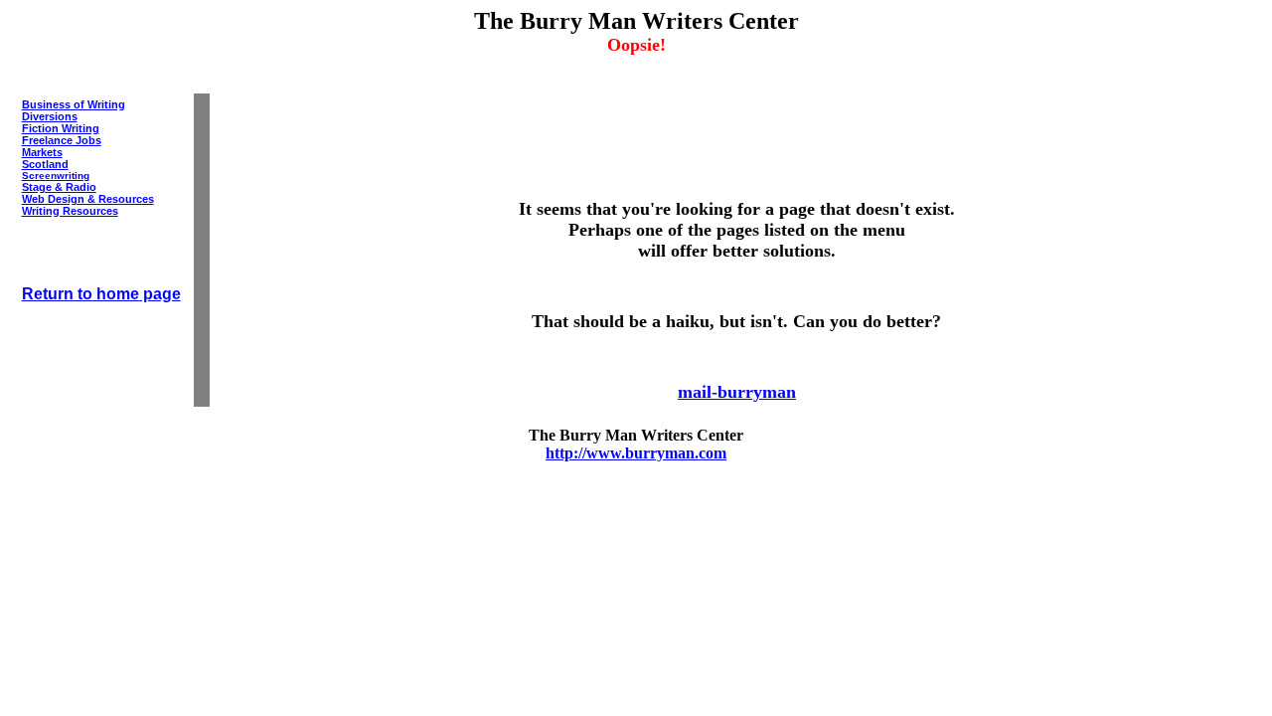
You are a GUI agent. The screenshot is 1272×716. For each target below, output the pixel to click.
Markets (42, 152)
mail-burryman (737, 392)
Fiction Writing (60, 128)
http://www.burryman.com (636, 453)
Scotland (45, 164)
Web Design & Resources (88, 199)
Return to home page (101, 293)
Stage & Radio (59, 187)
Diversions (50, 116)
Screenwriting (55, 175)
